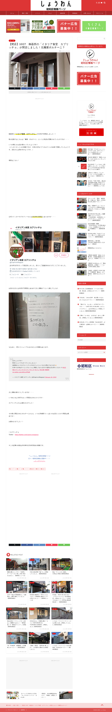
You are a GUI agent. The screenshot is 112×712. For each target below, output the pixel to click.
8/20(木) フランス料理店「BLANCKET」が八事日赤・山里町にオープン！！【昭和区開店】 (92, 324)
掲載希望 (62, 13)
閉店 (38, 468)
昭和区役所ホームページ (84, 369)
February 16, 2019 (50, 377)
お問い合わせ (87, 13)
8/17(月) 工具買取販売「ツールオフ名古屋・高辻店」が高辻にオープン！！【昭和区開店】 (91, 291)
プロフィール (99, 13)
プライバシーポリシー (13, 709)
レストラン (26, 468)
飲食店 (43, 468)
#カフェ (37, 369)
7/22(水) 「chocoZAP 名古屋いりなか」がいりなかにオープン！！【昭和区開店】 (92, 299)
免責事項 (23, 709)
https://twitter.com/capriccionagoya (26, 434)
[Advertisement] (39, 112)
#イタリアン (25, 369)
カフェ (19, 468)
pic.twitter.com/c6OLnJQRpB (21, 372)
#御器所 (47, 369)
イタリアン (12, 468)
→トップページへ (39, 461)
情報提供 (74, 13)
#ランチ (32, 369)
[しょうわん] (56, 10)
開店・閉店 (25, 13)
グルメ (50, 13)
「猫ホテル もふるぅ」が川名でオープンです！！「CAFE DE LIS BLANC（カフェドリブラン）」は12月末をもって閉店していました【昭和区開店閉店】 (92, 308)
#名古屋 (42, 369)
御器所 (32, 468)
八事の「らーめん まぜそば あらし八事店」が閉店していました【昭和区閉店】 (91, 316)
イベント (37, 13)
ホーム (12, 13)
